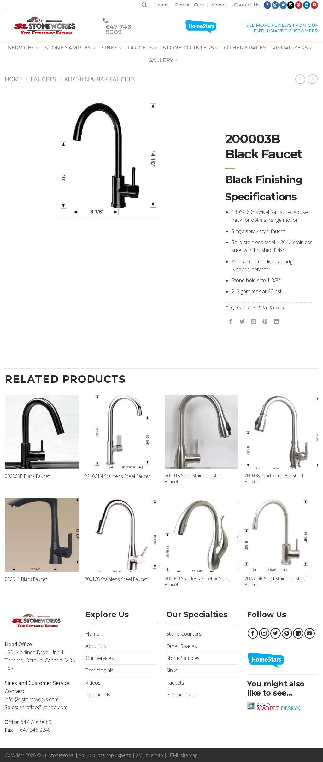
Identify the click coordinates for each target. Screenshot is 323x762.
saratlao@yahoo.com (43, 707)
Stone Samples (67, 48)
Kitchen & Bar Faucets (99, 79)
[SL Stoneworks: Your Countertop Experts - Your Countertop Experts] (49, 26)
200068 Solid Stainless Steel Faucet (273, 478)
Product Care (189, 4)
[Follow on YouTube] (314, 5)
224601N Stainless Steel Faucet (117, 476)
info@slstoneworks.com (32, 699)
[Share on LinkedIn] (276, 321)
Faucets (140, 48)
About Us (95, 646)
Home (160, 4)
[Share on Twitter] (242, 321)
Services (21, 48)
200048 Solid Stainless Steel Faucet (194, 478)
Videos (219, 4)
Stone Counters (188, 48)
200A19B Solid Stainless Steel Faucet (275, 581)
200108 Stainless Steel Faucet (116, 579)
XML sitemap (149, 755)
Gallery (160, 60)
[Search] (144, 5)
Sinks (109, 48)
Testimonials (99, 670)
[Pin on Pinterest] (265, 321)
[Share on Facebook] (231, 321)
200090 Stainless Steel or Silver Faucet (197, 581)
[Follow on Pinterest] (298, 5)
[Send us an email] (291, 5)
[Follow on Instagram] (275, 5)
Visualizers (290, 48)
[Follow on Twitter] (283, 5)
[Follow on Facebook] (267, 5)
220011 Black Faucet (26, 579)
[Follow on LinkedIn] (306, 5)
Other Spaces (245, 48)
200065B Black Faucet (27, 476)
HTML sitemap (183, 755)
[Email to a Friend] (253, 321)
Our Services (99, 658)
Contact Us (247, 4)
